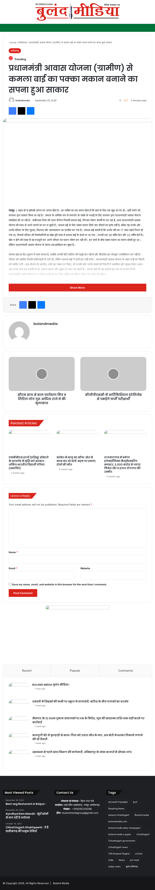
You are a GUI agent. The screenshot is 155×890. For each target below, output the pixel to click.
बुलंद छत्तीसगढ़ (132, 866)
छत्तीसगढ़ (23, 42)
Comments (125, 670)
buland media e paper (119, 834)
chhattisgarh (143, 834)
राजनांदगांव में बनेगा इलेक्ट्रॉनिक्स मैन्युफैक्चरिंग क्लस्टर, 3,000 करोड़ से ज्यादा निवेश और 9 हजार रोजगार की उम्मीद (122, 465)
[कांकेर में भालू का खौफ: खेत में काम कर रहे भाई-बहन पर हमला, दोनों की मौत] (78, 442)
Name (13, 552)
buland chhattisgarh (118, 815)
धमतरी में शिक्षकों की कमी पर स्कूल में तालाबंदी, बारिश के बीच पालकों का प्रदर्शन (80, 701)
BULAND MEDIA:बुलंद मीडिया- (51, 685)
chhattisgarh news (118, 847)
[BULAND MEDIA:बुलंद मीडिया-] (19, 690)
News (122, 860)
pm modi (134, 860)
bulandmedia (23, 100)
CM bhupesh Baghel (119, 853)
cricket (138, 853)
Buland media (142, 815)
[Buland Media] (77, 12)
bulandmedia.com (117, 821)
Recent (27, 670)
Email (13, 568)
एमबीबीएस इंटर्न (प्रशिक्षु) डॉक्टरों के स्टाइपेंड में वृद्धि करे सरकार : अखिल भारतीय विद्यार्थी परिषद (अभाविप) (28, 463)
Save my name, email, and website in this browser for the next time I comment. (59, 584)
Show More (77, 287)
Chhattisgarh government (121, 840)
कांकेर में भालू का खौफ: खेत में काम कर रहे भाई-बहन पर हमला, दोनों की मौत (76, 461)
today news (114, 866)
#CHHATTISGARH (118, 802)
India (110, 860)
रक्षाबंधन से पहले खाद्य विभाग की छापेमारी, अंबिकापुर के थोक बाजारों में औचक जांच (82, 752)
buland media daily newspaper (124, 827)
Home (12, 42)
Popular (75, 670)
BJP (135, 802)
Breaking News (116, 808)
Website (85, 568)
